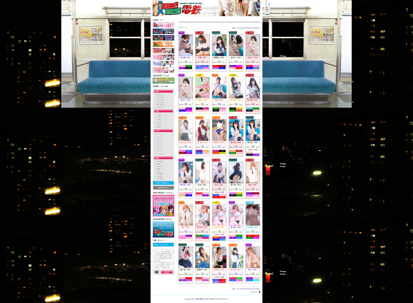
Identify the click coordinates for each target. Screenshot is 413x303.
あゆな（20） (219, 57)
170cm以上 (159, 107)
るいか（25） (236, 185)
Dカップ (158, 141)
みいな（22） (185, 270)
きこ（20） (252, 270)
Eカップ (158, 144)
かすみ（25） (219, 270)
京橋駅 (158, 164)
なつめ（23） (252, 227)
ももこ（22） (236, 57)
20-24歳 (158, 117)
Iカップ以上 (159, 154)
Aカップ (158, 134)
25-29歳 (158, 119)
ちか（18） (252, 185)
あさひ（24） (219, 142)
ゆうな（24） (252, 142)
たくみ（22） (236, 270)
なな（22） (219, 100)
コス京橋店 (159, 178)
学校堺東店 (159, 173)
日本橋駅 (158, 166)
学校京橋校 (159, 161)
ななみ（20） (202, 100)
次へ (258, 28)
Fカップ (158, 146)
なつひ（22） (202, 142)
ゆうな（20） (236, 142)
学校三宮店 (159, 176)
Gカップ (158, 149)
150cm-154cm (160, 97)
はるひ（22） (202, 270)
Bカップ (158, 136)
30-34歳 (158, 122)
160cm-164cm (160, 102)
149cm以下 (159, 95)
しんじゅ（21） (185, 142)
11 (251, 28)
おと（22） (219, 185)
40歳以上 (158, 127)
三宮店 (158, 171)
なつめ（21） (185, 57)
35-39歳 (158, 124)
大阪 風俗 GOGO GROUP (205, 299)
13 (255, 28)
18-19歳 (158, 114)
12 (253, 28)
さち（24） (202, 185)
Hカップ (158, 151)
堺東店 (158, 168)
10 (249, 28)
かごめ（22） (236, 100)
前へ (234, 28)
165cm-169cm (160, 104)
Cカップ (158, 139)
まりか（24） (202, 227)
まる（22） (202, 57)
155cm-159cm (160, 99)
